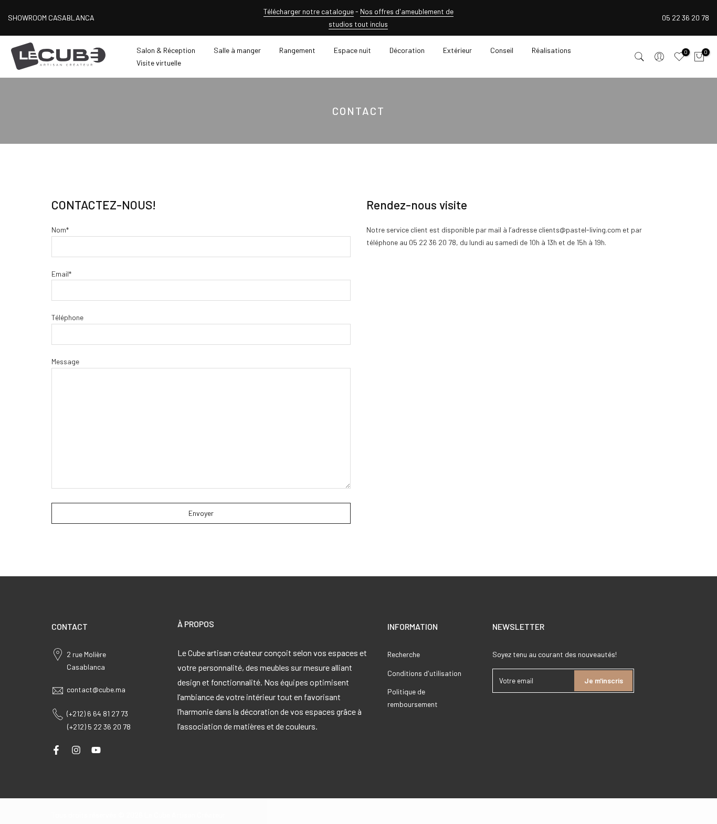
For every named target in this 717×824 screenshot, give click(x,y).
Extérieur (457, 50)
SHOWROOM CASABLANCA (51, 17)
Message (65, 361)
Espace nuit (352, 50)
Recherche (403, 654)
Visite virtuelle (158, 62)
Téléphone (67, 317)
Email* (61, 273)
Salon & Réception (165, 50)
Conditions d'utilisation (424, 673)
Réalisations (551, 50)
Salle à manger (237, 50)
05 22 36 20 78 (685, 17)
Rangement (297, 50)
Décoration (407, 50)
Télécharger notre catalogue (308, 11)
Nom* (60, 229)
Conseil (501, 50)
